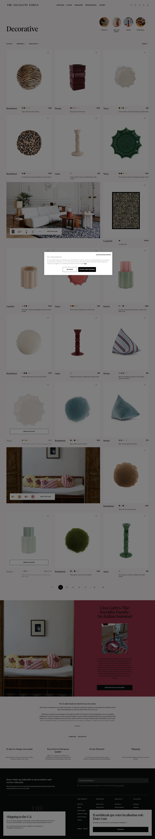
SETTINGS (70, 269)
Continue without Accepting (103, 254)
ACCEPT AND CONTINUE (87, 269)
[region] (78, 263)
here (85, 263)
